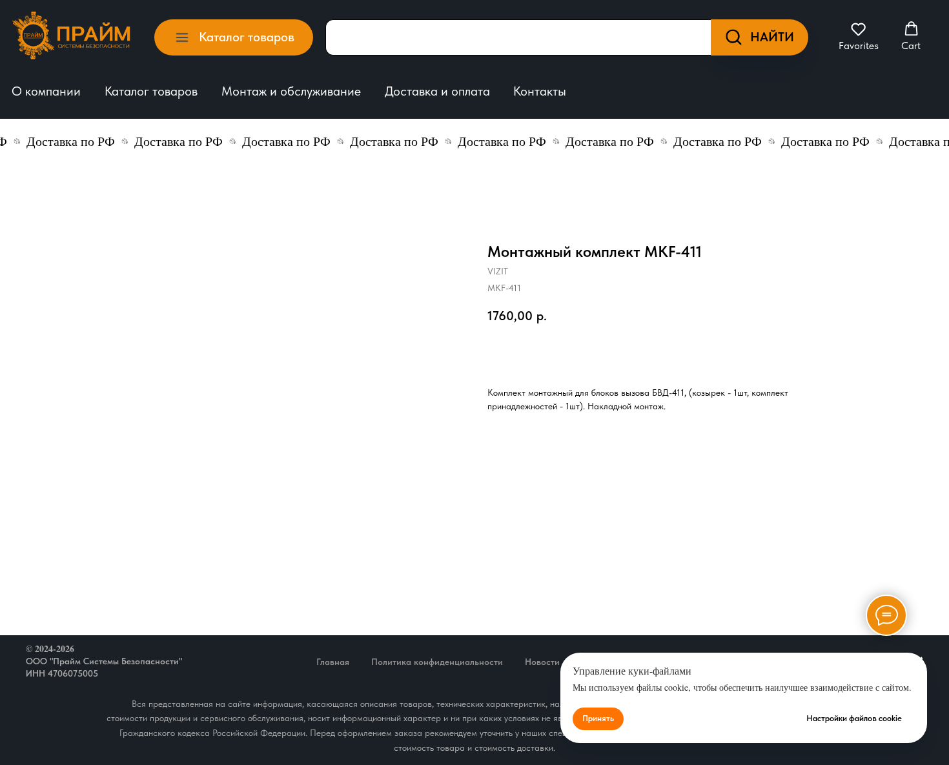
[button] (859, 36)
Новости (542, 662)
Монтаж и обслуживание (291, 91)
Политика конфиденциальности (437, 662)
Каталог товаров (151, 91)
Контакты (539, 91)
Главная (332, 662)
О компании (46, 91)
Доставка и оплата (437, 91)
